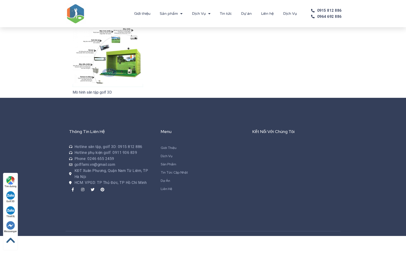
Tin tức (226, 13)
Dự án (246, 13)
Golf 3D (10, 201)
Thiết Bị (10, 216)
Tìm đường (10, 186)
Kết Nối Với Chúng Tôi (273, 131)
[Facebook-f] (73, 189)
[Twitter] (92, 189)
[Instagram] (82, 189)
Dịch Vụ (199, 13)
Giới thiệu (142, 13)
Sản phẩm (169, 13)
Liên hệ (267, 13)
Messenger (10, 231)
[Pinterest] (102, 189)
